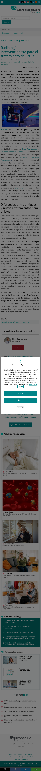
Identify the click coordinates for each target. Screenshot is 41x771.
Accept (20, 393)
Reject (20, 400)
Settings (20, 407)
